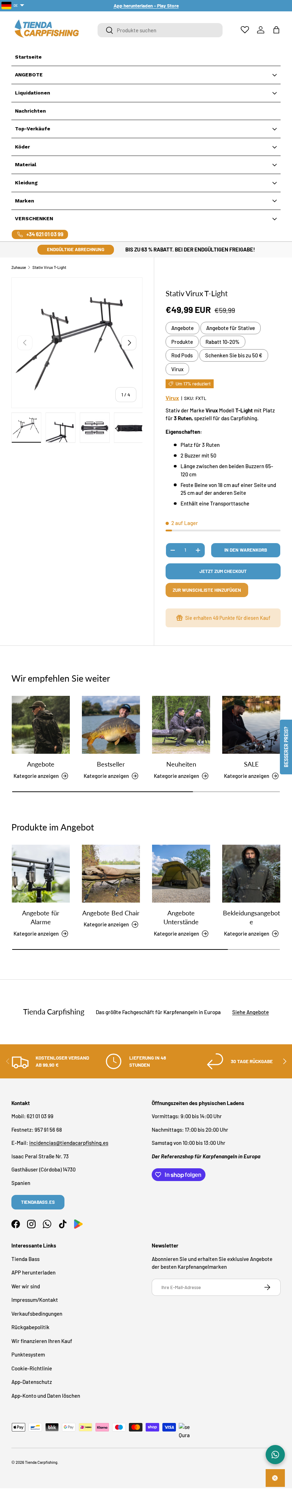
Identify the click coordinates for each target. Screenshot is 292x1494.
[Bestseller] (111, 725)
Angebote (182, 328)
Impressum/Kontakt (34, 1300)
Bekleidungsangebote (251, 917)
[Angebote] (41, 725)
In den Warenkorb (245, 550)
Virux (177, 369)
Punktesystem (28, 1354)
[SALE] (251, 725)
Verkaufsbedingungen (36, 1313)
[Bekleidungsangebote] (251, 874)
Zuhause (18, 267)
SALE (251, 764)
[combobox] (160, 30)
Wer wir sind (25, 1286)
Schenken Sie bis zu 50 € (233, 355)
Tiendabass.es (38, 1202)
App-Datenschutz (31, 1382)
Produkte (182, 342)
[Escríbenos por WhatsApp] (275, 1454)
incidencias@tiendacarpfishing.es (68, 1143)
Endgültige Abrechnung (75, 249)
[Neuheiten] (181, 725)
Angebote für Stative (230, 328)
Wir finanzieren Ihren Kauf (41, 1341)
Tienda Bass (25, 1259)
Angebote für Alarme (40, 917)
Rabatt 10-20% (222, 342)
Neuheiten (181, 764)
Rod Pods (182, 355)
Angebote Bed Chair (111, 913)
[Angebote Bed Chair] (111, 874)
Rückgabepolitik (30, 1327)
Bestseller (111, 764)
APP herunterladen (33, 1272)
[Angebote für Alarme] (41, 874)
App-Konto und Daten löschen (45, 1395)
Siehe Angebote (250, 1012)
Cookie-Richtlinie (31, 1368)
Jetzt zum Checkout (223, 571)
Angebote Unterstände (181, 917)
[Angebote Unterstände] (181, 874)
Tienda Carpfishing (41, 1462)
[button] (276, 30)
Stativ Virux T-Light (49, 267)
